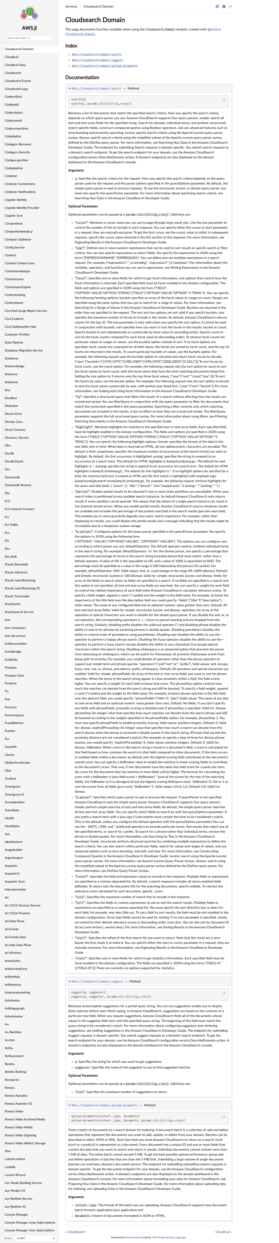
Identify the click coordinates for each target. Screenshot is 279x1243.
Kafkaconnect (14, 1056)
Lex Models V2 (15, 1190)
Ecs (7, 532)
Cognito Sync (14, 215)
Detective (11, 405)
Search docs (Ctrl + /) (19, 38)
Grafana (10, 778)
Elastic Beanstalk (16, 564)
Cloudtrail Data (15, 65)
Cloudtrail (11, 57)
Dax (7, 390)
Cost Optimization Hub (20, 326)
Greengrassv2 (14, 794)
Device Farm (13, 413)
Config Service (15, 247)
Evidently (11, 659)
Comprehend (13, 223)
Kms (8, 1151)
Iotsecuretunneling (17, 992)
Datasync (11, 374)
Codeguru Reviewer (18, 144)
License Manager (16, 1214)
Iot (7, 897)
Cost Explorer (14, 318)
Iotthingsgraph (15, 1008)
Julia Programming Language (169, 1237)
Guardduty (12, 810)
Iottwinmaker (14, 1016)
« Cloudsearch (75, 1232)
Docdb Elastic (14, 461)
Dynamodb (12, 477)
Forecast (11, 707)
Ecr (7, 517)
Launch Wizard (15, 1175)
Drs (7, 469)
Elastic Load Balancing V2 (22, 588)
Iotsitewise (12, 1000)
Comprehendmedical (19, 231)
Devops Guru (14, 421)
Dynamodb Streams (18, 485)
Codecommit (13, 120)
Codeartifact (13, 96)
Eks (7, 548)
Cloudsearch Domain (19, 49)
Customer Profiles (17, 334)
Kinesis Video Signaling (20, 1135)
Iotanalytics (13, 960)
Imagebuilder (13, 849)
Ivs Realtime (13, 1032)
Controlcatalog (15, 294)
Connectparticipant (18, 287)
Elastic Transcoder (17, 596)
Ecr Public (11, 524)
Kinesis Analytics (16, 1095)
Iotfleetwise (13, 984)
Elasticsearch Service (19, 612)
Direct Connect (15, 429)
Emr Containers (15, 628)
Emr (7, 620)
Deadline (11, 398)
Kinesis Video (14, 1111)
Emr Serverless (15, 636)
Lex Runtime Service (18, 1198)
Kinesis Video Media (19, 1127)
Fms (7, 699)
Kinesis (10, 1087)
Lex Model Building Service (23, 1183)
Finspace (11, 667)
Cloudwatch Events (18, 81)
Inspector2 (12, 873)
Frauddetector (14, 723)
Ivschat (10, 1040)
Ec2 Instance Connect (19, 509)
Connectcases (14, 279)
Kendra (10, 1064)
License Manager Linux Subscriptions (30, 1222)
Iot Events (12, 929)
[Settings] (223, 6)
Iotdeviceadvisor (16, 968)
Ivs (7, 1024)
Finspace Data (14, 675)
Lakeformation (15, 1159)
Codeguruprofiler (16, 160)
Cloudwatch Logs (16, 89)
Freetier (10, 731)
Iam (7, 834)
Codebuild (12, 104)
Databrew (11, 358)
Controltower (14, 302)
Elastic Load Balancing (20, 580)
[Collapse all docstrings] (230, 6)
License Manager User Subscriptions (30, 1230)
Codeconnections (16, 128)
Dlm (7, 445)
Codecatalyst (14, 112)
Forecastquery (14, 715)
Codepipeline (14, 168)
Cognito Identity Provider (22, 207)
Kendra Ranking (15, 1071)
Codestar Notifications (20, 192)
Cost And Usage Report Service (26, 310)
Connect (10, 255)
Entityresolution (16, 643)
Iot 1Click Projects (17, 913)
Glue (8, 770)
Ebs (7, 493)
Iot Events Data (15, 937)
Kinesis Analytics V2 (18, 1103)
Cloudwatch (13, 73)
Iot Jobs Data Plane (18, 945)
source (225, 969)
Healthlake (12, 826)
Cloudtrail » (223, 1232)
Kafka (9, 1048)
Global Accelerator (17, 762)
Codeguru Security (17, 152)
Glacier (10, 754)
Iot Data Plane (14, 921)
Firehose (11, 683)
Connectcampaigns (17, 271)
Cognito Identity (16, 199)
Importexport (14, 857)
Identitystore (13, 842)
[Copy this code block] (224, 100)
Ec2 (7, 501)
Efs (7, 540)
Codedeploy (13, 136)
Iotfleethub (12, 976)
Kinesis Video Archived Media (25, 1119)
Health (9, 818)
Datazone (11, 382)
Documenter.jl (134, 1237)
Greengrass (13, 786)
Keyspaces (12, 1079)
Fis (7, 691)
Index (71, 46)
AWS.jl (29, 28)
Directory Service (17, 437)
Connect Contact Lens (20, 263)
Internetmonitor (15, 889)
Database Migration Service (24, 350)
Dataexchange (14, 366)
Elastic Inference (16, 572)
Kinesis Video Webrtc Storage (25, 1143)
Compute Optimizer (18, 239)
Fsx (7, 739)
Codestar (11, 176)
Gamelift (11, 746)
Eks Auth (11, 556)
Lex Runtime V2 (15, 1206)
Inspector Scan (15, 881)
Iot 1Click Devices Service (22, 905)
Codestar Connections (20, 184)
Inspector (11, 865)
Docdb (9, 453)
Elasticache (12, 604)
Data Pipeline (14, 342)
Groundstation (15, 802)
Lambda (10, 1167)
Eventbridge (13, 651)
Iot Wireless (13, 952)
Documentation (82, 77)
